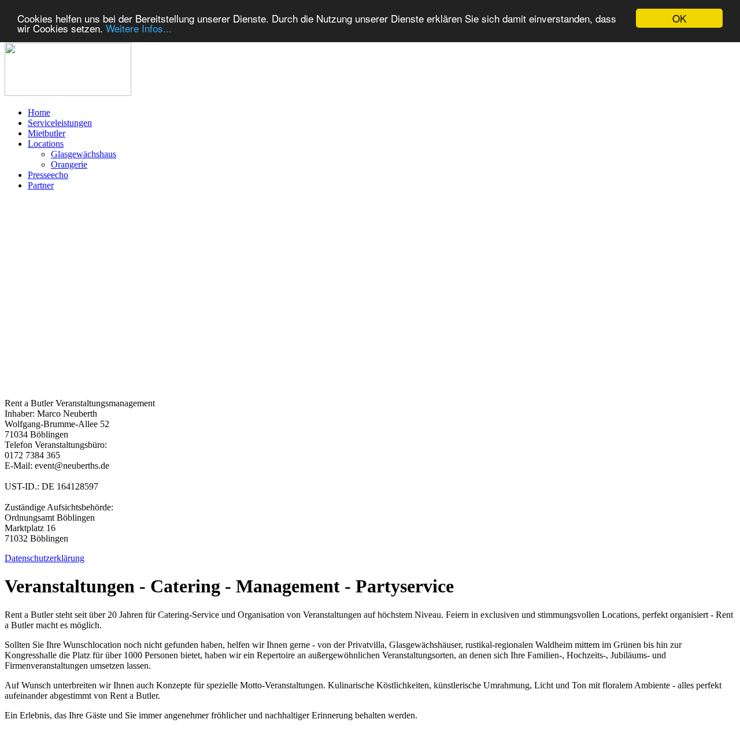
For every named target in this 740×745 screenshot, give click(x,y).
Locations (46, 144)
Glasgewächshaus (83, 154)
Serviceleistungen (60, 123)
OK (679, 18)
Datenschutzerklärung (44, 558)
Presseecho (48, 175)
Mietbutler (46, 133)
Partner (41, 185)
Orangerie (69, 164)
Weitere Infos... (139, 28)
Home (39, 112)
